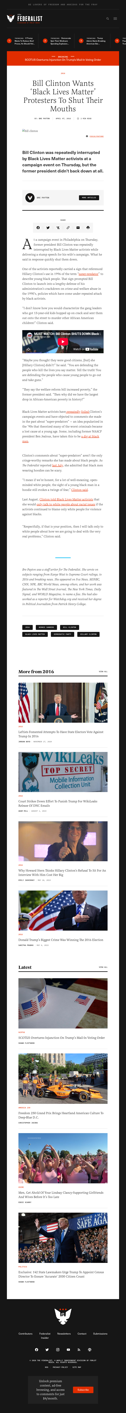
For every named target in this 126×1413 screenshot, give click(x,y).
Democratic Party (62, 634)
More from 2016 (36, 672)
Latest (24, 967)
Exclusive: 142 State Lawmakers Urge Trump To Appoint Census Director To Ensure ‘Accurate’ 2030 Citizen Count (61, 1274)
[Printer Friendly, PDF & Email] (88, 228)
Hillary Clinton (88, 634)
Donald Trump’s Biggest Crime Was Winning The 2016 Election (60, 940)
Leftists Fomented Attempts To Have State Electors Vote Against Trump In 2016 (60, 734)
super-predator (88, 274)
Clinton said (79, 490)
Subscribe (83, 1389)
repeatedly (73, 412)
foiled (85, 412)
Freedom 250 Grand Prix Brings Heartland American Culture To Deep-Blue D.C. (61, 1115)
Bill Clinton (69, 627)
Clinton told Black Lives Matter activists (66, 499)
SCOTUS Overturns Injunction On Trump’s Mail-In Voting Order (61, 1038)
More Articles (89, 197)
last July (57, 465)
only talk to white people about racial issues (66, 504)
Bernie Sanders (46, 627)
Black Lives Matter (35, 634)
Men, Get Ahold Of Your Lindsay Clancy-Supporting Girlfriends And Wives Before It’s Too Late (60, 1195)
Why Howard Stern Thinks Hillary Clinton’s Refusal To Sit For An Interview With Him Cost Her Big (62, 873)
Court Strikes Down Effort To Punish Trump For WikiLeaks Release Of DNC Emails (57, 803)
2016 (27, 627)
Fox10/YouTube (97, 136)
